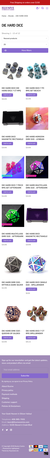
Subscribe (25, 375)
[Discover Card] (31, 450)
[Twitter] (7, 430)
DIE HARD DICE (22, 16)
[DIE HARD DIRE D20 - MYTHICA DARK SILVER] (13, 264)
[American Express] (45, 447)
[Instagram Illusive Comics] (11, 430)
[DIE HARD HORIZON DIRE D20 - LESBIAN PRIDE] (37, 119)
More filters (27, 50)
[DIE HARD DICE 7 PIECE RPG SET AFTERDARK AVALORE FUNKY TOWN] (13, 167)
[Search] (43, 8)
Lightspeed (15, 448)
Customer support (9, 402)
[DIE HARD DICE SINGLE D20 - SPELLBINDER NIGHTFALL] (37, 264)
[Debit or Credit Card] (46, 454)
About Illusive (7, 386)
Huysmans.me (13, 451)
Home (4, 16)
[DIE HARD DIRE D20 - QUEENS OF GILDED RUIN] (13, 313)
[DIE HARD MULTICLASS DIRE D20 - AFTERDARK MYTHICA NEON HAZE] (37, 167)
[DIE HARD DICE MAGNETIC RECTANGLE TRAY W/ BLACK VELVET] (13, 119)
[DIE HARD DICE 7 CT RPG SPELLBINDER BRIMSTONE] (37, 313)
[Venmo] (41, 450)
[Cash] (45, 450)
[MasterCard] (36, 447)
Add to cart (7, 95)
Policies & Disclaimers (11, 406)
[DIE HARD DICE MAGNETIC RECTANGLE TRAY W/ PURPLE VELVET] (37, 216)
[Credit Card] (31, 447)
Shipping (5, 398)
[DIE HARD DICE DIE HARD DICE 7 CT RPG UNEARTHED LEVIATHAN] (13, 70)
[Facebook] (3, 430)
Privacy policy (7, 390)
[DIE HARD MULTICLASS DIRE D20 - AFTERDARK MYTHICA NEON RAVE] (13, 216)
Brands (11, 16)
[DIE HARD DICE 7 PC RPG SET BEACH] (37, 70)
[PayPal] (36, 450)
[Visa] (41, 447)
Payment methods (9, 394)
